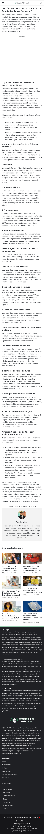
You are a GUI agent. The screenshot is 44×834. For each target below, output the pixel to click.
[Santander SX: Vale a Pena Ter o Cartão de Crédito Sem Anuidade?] (32, 558)
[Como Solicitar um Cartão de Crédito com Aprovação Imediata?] (11, 606)
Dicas (5, 799)
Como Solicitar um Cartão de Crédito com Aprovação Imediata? (11, 616)
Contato (4, 768)
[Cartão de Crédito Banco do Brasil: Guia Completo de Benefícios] (32, 581)
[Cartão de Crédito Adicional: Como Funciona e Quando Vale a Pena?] (32, 606)
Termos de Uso (7, 771)
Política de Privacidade (9, 774)
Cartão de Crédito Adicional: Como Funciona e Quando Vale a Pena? (32, 617)
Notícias (5, 809)
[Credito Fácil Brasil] (22, 3)
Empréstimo (7, 802)
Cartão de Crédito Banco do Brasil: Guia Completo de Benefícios (32, 590)
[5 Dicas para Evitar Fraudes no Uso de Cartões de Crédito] (11, 558)
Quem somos (6, 765)
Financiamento (8, 805)
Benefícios (6, 792)
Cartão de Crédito (9, 796)
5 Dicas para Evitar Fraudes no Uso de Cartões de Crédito (9, 568)
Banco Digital (7, 789)
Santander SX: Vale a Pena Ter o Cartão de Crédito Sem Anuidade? (32, 568)
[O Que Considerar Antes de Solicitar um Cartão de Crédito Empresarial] (11, 582)
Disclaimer (5, 778)
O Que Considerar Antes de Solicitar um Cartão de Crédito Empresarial (11, 593)
